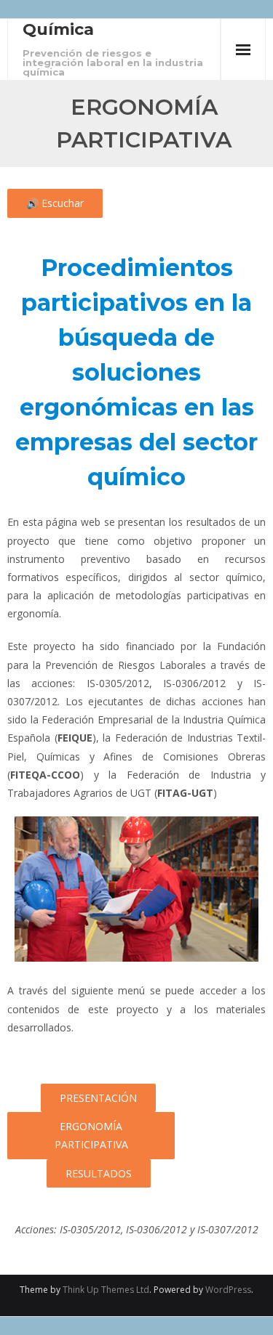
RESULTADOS (99, 1173)
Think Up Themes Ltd (106, 1289)
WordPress (228, 1289)
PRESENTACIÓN (98, 1098)
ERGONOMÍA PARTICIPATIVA (91, 1135)
